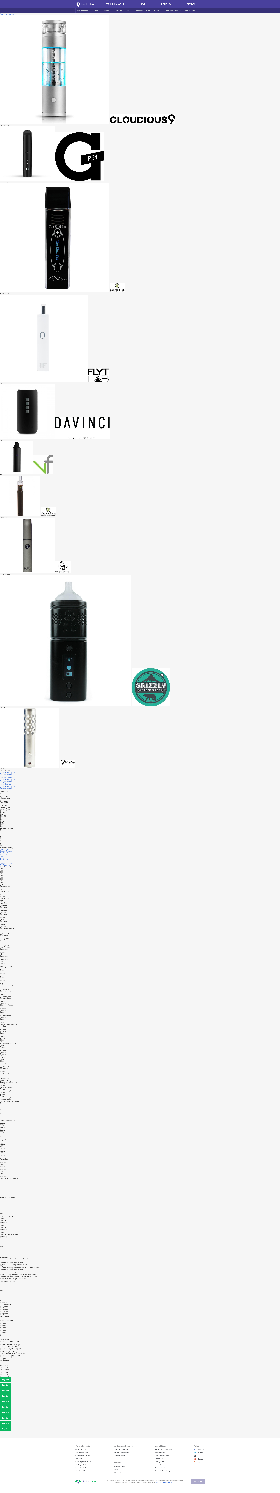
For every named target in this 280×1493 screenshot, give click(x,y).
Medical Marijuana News (163, 1449)
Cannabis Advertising (162, 1471)
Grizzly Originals (6, 863)
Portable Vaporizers (7, 772)
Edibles (116, 1469)
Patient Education (115, 4)
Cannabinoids (107, 10)
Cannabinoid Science (82, 1456)
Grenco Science (6, 851)
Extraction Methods (82, 1468)
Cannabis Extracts (153, 10)
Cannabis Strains (119, 1466)
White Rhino (4, 862)
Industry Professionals (121, 1453)
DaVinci (3, 856)
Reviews (191, 4)
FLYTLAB (3, 855)
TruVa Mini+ (4, 294)
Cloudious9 (4, 849)
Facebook (201, 1449)
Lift (1, 383)
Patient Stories (160, 1453)
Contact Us (159, 1459)
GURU (2, 708)
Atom (2, 475)
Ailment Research (81, 1453)
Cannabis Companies (121, 1449)
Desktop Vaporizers (7, 788)
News (142, 4)
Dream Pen (4, 517)
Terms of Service (160, 1468)
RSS (199, 1462)
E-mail (200, 1456)
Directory (166, 4)
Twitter (200, 1453)
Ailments (95, 10)
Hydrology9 (4, 125)
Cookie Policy (159, 1465)
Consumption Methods (134, 10)
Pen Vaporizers (5, 783)
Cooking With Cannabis (172, 10)
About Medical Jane (162, 1456)
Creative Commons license (164, 1482)
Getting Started (83, 10)
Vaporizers (117, 1472)
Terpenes (119, 10)
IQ (1, 440)
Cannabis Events (119, 1456)
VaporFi (3, 858)
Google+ (201, 1459)
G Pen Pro (4, 182)
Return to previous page (9, 14)
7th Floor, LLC (5, 865)
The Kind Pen (5, 853)
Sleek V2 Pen (5, 574)
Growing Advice (190, 10)
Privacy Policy (159, 1462)
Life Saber (4, 769)
